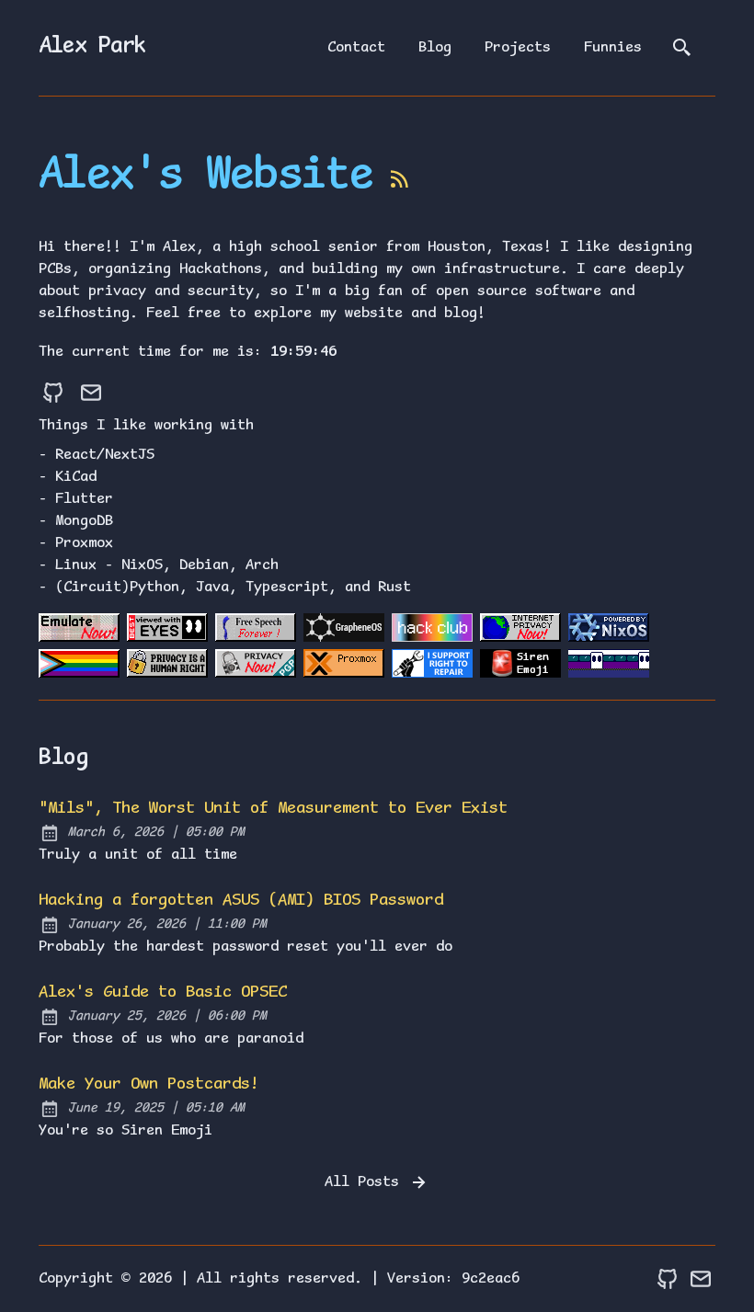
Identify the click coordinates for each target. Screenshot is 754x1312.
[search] (682, 48)
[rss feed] (400, 184)
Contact (356, 48)
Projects (518, 48)
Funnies (613, 48)
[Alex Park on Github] (53, 392)
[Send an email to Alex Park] (91, 392)
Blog (434, 48)
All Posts (366, 1182)
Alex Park (92, 47)
